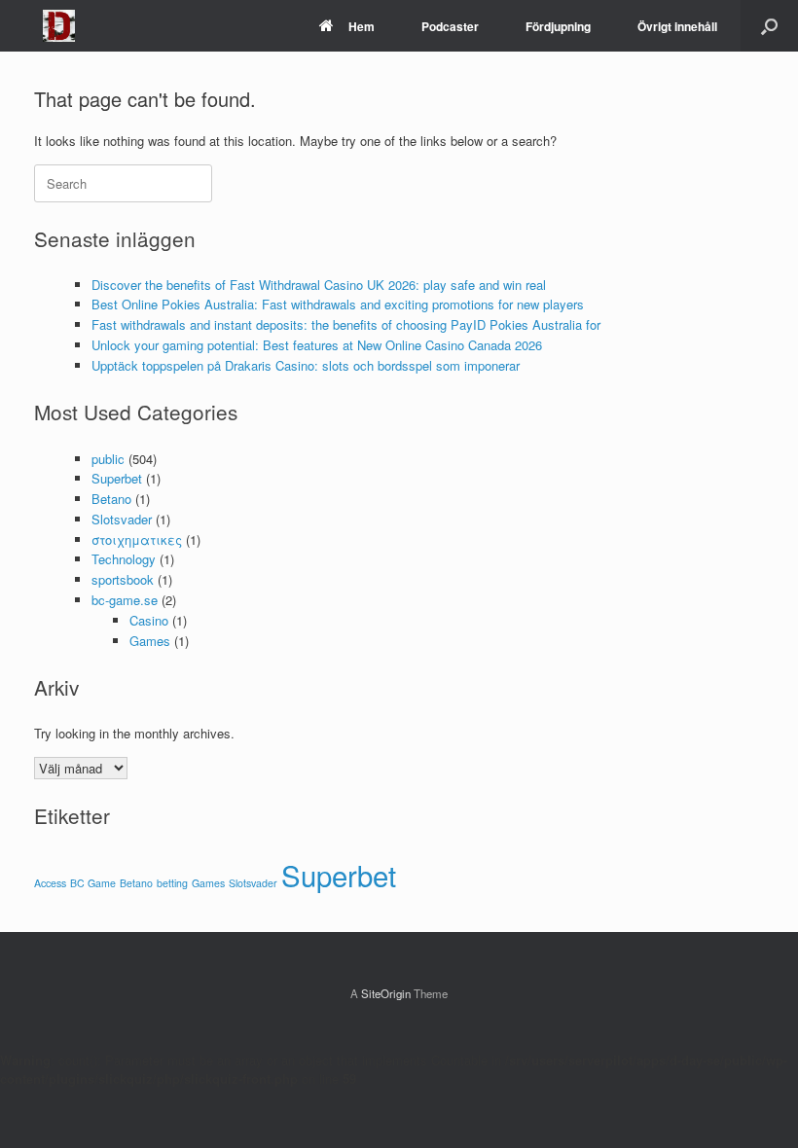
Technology (123, 559)
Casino (148, 620)
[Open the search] (769, 26)
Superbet (116, 478)
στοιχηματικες (136, 539)
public (108, 458)
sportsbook (122, 579)
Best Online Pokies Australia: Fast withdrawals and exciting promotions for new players (337, 304)
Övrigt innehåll (677, 26)
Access (50, 883)
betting (172, 883)
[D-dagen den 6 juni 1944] (58, 26)
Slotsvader (121, 519)
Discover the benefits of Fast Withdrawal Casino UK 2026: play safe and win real (318, 284)
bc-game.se (124, 600)
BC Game (93, 883)
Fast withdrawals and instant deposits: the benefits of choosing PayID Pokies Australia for (345, 324)
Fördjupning (558, 26)
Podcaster (450, 26)
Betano (111, 498)
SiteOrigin (386, 993)
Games (149, 640)
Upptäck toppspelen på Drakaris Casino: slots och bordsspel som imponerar (305, 365)
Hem (361, 26)
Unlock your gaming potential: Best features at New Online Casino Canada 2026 (316, 345)
